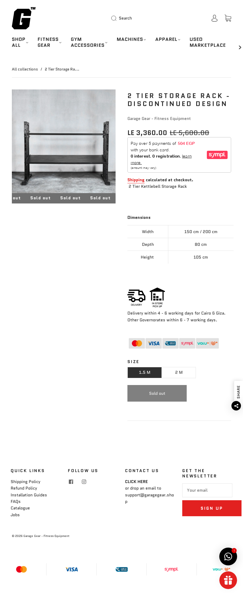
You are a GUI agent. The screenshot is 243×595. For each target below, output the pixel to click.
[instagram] (83, 481)
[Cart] (228, 18)
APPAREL (166, 39)
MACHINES (130, 39)
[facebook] (70, 481)
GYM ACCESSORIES (88, 42)
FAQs (16, 501)
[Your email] (207, 490)
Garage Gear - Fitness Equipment (159, 118)
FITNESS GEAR (48, 42)
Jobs (15, 515)
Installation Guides (29, 495)
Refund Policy (24, 488)
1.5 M (144, 372)
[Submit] (115, 18)
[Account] (215, 18)
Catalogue (20, 508)
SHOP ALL (18, 42)
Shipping (136, 180)
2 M (179, 372)
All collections (25, 69)
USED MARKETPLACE (208, 42)
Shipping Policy (25, 482)
